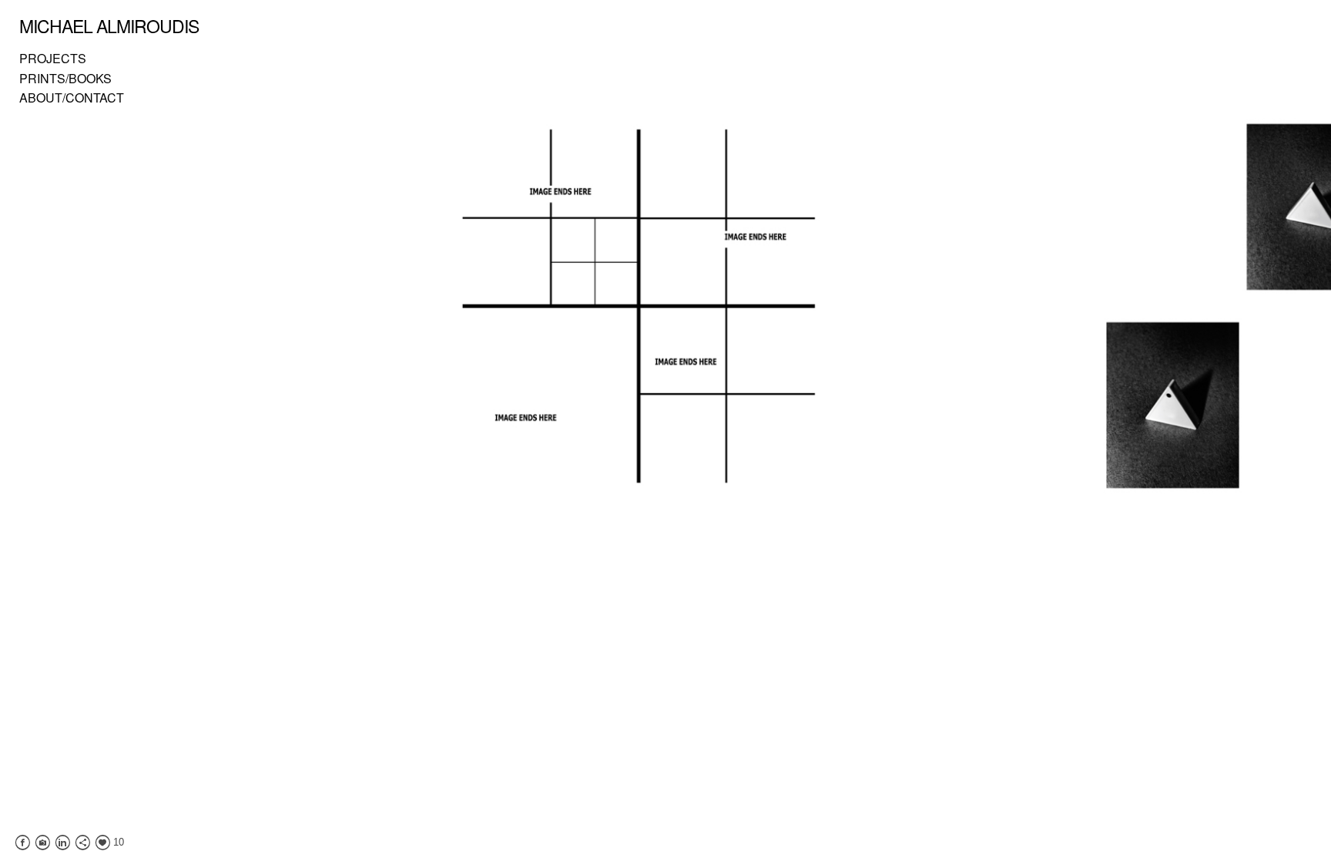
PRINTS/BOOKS (65, 78)
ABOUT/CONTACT (71, 97)
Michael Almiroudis (109, 26)
